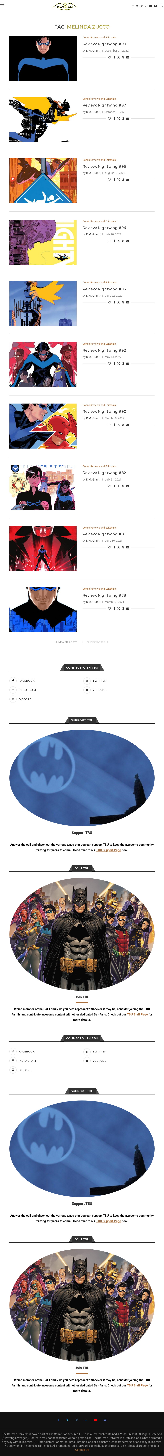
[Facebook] (133, 6)
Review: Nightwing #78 (104, 595)
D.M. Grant (93, 50)
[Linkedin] (146, 6)
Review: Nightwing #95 (104, 166)
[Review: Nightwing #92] (43, 364)
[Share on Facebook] (114, 57)
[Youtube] (150, 6)
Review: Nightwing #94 (104, 228)
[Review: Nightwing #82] (43, 487)
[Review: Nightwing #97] (43, 119)
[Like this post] (109, 57)
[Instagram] (142, 6)
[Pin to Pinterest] (123, 57)
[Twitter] (137, 6)
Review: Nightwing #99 (104, 44)
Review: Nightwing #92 (104, 350)
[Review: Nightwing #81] (43, 548)
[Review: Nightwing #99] (43, 58)
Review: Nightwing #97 (104, 105)
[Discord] (155, 6)
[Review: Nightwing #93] (43, 303)
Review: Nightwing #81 (104, 534)
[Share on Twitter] (118, 57)
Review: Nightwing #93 (104, 289)
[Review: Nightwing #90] (43, 426)
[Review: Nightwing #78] (43, 609)
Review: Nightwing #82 (104, 473)
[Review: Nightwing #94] (43, 242)
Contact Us (82, 1449)
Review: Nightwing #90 (104, 411)
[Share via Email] (127, 57)
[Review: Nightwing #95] (43, 180)
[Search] (162, 6)
